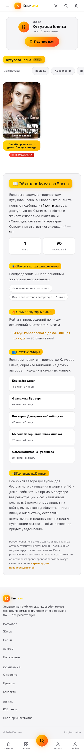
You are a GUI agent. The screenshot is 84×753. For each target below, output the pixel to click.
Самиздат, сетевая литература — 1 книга (38, 297)
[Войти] (76, 6)
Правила (9, 683)
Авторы (58, 748)
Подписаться (44, 41)
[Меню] (8, 6)
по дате (40, 70)
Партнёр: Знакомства (17, 718)
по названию (63, 70)
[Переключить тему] (56, 6)
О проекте (10, 674)
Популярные (11, 657)
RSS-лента (10, 709)
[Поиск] (66, 6)
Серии (7, 640)
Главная (8, 748)
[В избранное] (35, 132)
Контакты (9, 692)
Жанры (26, 748)
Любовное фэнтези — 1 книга (30, 288)
